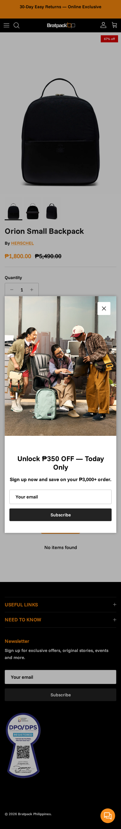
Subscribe (61, 515)
